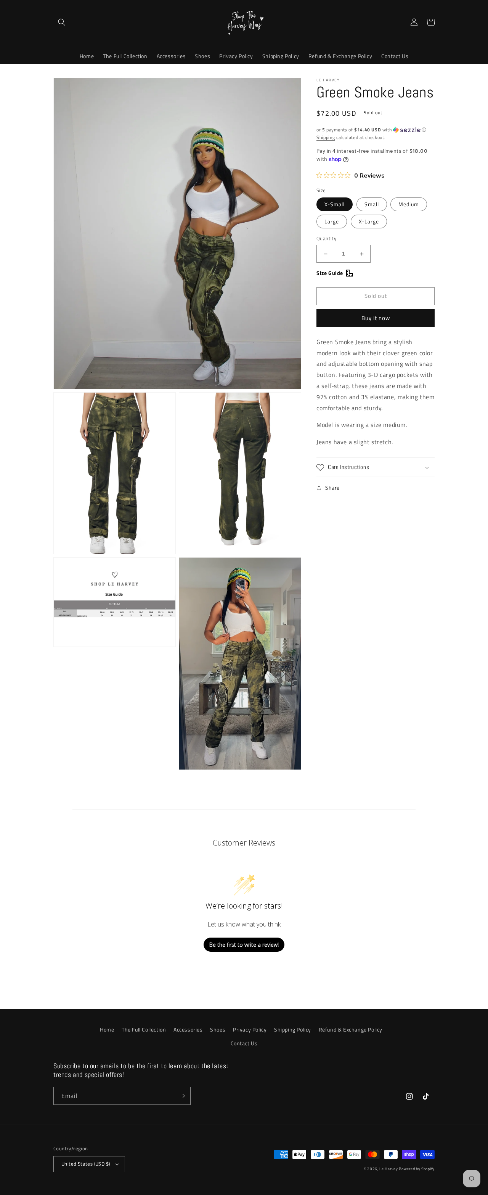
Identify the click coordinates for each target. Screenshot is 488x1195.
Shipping (325, 137)
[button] (61, 22)
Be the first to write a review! (244, 944)
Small (371, 205)
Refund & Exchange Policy (350, 1029)
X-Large (369, 222)
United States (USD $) (85, 1164)
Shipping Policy (292, 1029)
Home (107, 1029)
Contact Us (244, 1043)
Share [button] (332, 488)
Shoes (217, 1029)
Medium (408, 205)
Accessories (188, 1029)
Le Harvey (389, 1169)
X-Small (334, 205)
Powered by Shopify (417, 1169)
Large (331, 222)
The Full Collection (144, 1029)
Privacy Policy (249, 1029)
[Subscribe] (181, 1096)
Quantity (326, 239)
